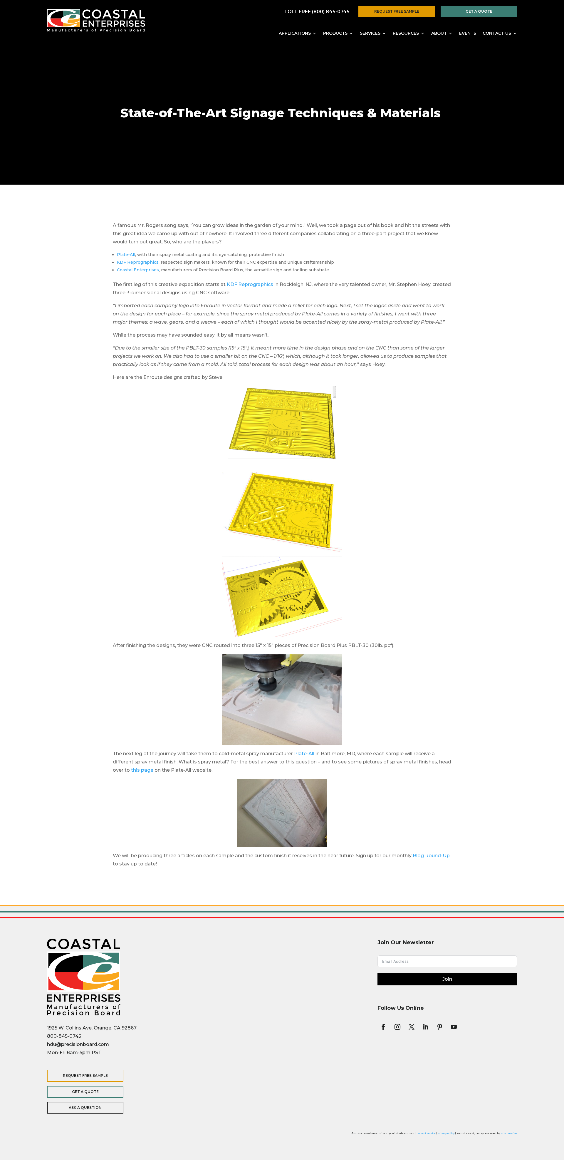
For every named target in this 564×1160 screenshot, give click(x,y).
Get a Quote (479, 11)
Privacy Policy (446, 1133)
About (439, 33)
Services (370, 33)
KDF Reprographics (138, 262)
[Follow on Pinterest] (440, 1027)
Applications (295, 33)
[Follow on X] (411, 1027)
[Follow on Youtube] (454, 1027)
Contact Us (497, 33)
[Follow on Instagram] (397, 1027)
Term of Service (426, 1133)
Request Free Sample (396, 11)
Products (335, 33)
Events (467, 33)
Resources (406, 33)
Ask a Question (85, 1107)
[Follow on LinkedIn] (426, 1027)
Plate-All (126, 254)
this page (143, 770)
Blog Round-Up (431, 855)
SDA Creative (509, 1133)
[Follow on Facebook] (383, 1027)
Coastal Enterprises (138, 270)
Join (447, 979)
